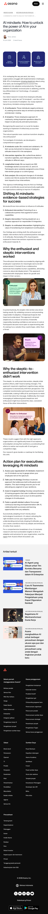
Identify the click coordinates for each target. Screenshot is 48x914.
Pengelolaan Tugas (32, 727)
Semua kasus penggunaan (34, 732)
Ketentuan (21, 900)
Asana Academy (31, 757)
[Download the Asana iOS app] (16, 908)
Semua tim (7, 804)
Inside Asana (8, 837)
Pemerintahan (8, 782)
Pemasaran (7, 753)
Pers (5, 846)
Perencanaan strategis (33, 719)
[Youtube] (32, 893)
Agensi (6, 799)
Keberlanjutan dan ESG (11, 867)
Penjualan (7, 770)
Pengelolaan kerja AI (10, 722)
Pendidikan (7, 787)
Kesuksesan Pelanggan (33, 782)
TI (4, 761)
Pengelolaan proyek (10, 726)
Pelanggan (7, 829)
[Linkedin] (20, 893)
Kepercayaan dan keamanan (13, 854)
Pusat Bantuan (30, 749)
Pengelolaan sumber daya (12, 730)
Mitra (27, 791)
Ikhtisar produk (8, 688)
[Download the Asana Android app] (31, 908)
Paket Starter (8, 705)
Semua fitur (7, 692)
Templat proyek (31, 778)
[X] (16, 893)
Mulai (36, 3)
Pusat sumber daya (32, 770)
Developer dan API (32, 787)
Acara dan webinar (32, 774)
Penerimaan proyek (32, 723)
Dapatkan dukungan (32, 753)
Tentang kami (8, 820)
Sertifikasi (29, 761)
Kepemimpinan (8, 825)
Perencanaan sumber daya (34, 715)
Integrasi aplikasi (9, 718)
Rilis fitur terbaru (9, 696)
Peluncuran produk (32, 711)
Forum (28, 766)
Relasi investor (8, 850)
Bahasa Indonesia (26, 885)
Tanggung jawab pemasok (12, 863)
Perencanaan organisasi (33, 706)
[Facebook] (28, 893)
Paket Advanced (9, 709)
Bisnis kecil (7, 749)
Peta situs (29, 795)
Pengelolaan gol (31, 698)
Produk (6, 766)
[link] (8, 13)
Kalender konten (31, 689)
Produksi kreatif (31, 694)
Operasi (6, 757)
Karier (5, 833)
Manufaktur (7, 791)
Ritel (5, 778)
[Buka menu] (43, 3)
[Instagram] (24, 893)
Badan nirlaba (8, 795)
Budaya (6, 842)
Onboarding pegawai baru (34, 702)
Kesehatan (7, 774)
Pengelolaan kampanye (33, 685)
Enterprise (7, 713)
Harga (5, 701)
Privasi (6, 859)
